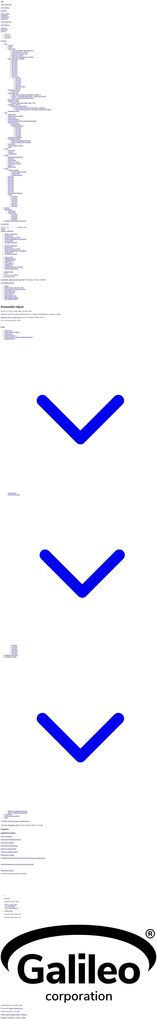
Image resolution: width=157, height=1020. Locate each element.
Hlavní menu (8, 209)
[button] (3, 31)
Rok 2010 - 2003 (20, 86)
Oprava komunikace (6, 836)
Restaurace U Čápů (13, 162)
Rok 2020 (14, 70)
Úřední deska (12, 114)
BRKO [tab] (6, 286)
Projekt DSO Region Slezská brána (11, 839)
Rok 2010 (14, 206)
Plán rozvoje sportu (13, 99)
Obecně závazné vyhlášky (15, 116)
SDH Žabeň (11, 150)
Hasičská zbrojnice (17, 175)
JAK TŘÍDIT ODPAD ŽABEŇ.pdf (11, 280)
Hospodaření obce (13, 122)
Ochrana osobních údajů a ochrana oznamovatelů (22, 121)
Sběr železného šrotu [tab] (10, 296)
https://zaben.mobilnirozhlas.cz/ (21, 821)
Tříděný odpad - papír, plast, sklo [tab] (13, 287)
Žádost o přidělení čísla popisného (21, 142)
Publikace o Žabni (13, 101)
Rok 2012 (18, 85)
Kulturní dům (12, 160)
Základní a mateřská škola (15, 157)
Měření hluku (12, 167)
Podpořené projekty (13, 111)
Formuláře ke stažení (14, 139)
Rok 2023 (14, 65)
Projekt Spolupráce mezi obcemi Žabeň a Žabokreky (30, 108)
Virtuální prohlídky (13, 170)
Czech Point (11, 144)
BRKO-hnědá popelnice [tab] (11, 297)
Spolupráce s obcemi (14, 104)
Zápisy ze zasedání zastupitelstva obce (23, 50)
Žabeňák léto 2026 (13, 825)
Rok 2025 (14, 62)
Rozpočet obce (16, 124)
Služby (6, 155)
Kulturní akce (12, 213)
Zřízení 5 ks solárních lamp (8, 849)
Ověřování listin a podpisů (15, 145)
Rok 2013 (18, 83)
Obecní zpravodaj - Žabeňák (16, 58)
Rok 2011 (18, 88)
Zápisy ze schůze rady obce (19, 54)
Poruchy (10, 165)
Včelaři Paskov (12, 154)
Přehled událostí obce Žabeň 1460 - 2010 (23, 103)
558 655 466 (13, 905)
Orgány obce (11, 49)
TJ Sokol (10, 152)
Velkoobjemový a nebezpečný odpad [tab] (15, 289)
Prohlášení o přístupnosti (8, 1017)
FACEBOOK (5, 224)
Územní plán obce (13, 93)
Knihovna (11, 158)
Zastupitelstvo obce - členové (20, 52)
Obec (5, 44)
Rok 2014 (18, 81)
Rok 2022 (14, 67)
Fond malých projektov (7, 842)
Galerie (6, 168)
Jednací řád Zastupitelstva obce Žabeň (22, 57)
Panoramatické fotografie (15, 193)
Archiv (10, 195)
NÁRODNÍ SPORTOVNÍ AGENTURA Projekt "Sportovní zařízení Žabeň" (23, 858)
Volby (9, 147)
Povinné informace (13, 119)
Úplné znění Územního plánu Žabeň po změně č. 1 (26, 95)
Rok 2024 (14, 63)
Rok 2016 (18, 78)
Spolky (6, 149)
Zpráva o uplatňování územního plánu (22, 98)
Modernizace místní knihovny (9, 845)
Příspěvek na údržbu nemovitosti (21, 140)
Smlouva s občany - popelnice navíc (11, 317)
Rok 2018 (14, 73)
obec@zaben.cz (13, 908)
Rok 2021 (14, 68)
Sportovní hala (16, 173)
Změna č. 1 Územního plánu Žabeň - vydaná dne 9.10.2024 (29, 96)
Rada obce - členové (17, 55)
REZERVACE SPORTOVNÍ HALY (15, 221)
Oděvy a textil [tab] (8, 294)
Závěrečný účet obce (18, 126)
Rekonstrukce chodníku (7, 855)
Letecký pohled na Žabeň (19, 172)
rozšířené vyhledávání (7, 231)
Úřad (5, 113)
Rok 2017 (14, 75)
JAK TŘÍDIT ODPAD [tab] (11, 299)
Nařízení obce (12, 117)
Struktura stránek (15, 1014)
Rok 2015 (18, 80)
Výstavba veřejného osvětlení (9, 852)
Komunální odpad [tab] (9, 292)
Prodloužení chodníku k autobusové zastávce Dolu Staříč (17, 864)
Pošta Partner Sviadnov (14, 163)
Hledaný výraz (22, 227)
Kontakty (7, 208)
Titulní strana (11, 211)
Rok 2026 (14, 60)
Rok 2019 (14, 72)
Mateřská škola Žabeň (7, 870)
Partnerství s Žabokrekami (19, 106)
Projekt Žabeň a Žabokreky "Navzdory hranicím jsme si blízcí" (33, 109)
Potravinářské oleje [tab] (9, 291)
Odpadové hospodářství (15, 137)
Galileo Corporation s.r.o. (16, 1008)
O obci (10, 47)
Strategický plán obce (14, 90)
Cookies (18, 1017)
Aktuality (10, 45)
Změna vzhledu (5, 1014)
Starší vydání (15, 77)
